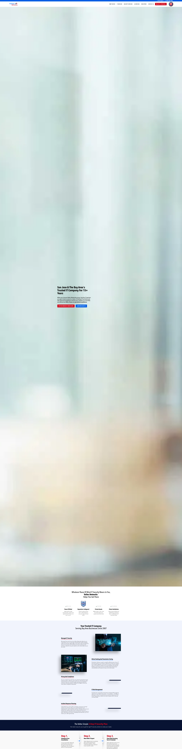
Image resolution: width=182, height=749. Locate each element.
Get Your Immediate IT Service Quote (65, 306)
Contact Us (151, 4)
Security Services (128, 4)
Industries (143, 4)
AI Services (136, 4)
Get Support (161, 0)
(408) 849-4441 (169, 0)
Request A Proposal (161, 4)
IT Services (119, 4)
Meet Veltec (112, 4)
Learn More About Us (81, 306)
